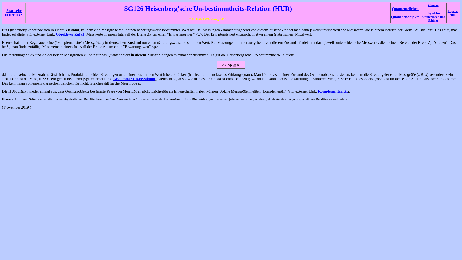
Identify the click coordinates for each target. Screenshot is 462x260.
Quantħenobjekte (405, 17)
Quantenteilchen (405, 9)
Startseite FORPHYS (14, 13)
